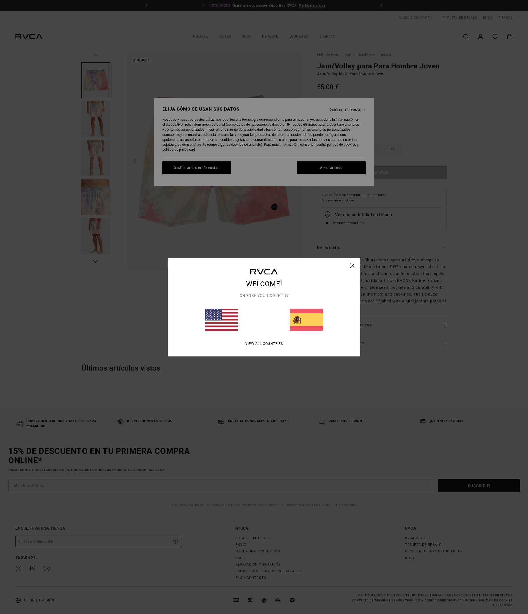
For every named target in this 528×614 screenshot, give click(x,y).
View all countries (264, 343)
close (352, 265)
